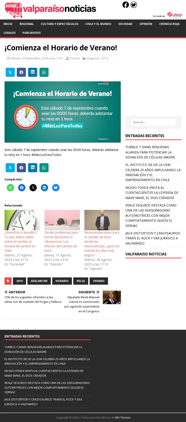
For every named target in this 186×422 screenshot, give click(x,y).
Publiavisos (31, 33)
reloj (81, 281)
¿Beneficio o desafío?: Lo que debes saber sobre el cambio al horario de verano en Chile (21, 241)
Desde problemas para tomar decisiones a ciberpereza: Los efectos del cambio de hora (61, 241)
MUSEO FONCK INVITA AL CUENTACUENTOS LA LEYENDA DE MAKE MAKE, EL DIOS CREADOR (151, 192)
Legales (9, 33)
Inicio (7, 24)
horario (62, 281)
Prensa (75, 58)
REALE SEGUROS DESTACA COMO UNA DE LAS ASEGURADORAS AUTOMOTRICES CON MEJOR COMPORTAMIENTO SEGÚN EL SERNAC (150, 215)
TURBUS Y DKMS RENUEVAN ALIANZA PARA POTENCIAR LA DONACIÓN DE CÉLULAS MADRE (150, 152)
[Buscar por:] (153, 122)
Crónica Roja (169, 24)
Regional (27, 24)
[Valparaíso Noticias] (93, 17)
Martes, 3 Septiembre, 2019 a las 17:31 (37, 58)
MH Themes (122, 418)
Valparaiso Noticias (145, 254)
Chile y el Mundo (98, 24)
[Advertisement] (155, 81)
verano (99, 281)
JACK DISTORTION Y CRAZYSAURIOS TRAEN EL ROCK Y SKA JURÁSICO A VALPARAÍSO (152, 238)
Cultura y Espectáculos (59, 24)
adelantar (39, 281)
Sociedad (125, 24)
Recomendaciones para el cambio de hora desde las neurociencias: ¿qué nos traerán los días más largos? (102, 243)
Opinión (146, 24)
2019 (19, 281)
